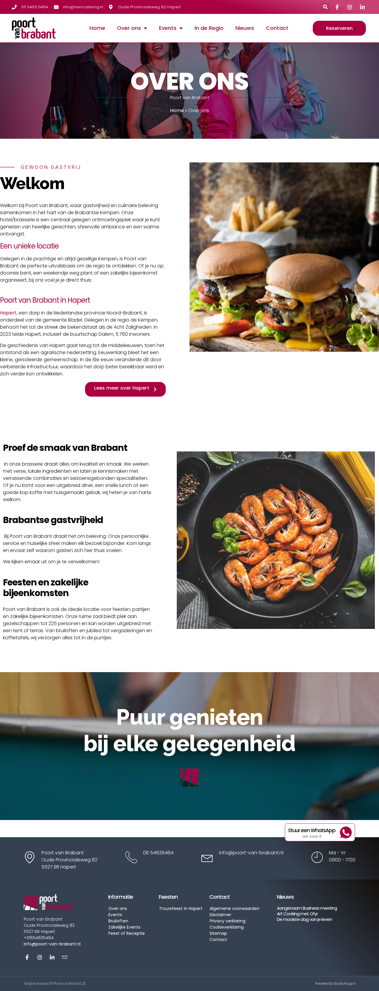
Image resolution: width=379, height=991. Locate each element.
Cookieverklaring (227, 927)
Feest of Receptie (126, 933)
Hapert (8, 312)
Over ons (129, 28)
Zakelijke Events (124, 927)
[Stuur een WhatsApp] (346, 832)
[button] (325, 7)
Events (167, 28)
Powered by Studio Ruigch (335, 983)
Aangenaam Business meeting (307, 908)
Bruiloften (118, 921)
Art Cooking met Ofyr (297, 914)
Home (97, 28)
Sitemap (218, 933)
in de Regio (209, 28)
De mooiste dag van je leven (304, 919)
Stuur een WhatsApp (311, 830)
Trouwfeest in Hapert (181, 908)
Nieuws (244, 28)
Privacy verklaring (227, 921)
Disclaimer (220, 915)
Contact (277, 28)
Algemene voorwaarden (234, 908)
